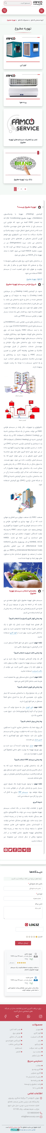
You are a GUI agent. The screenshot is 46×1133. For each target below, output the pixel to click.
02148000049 (33, 1113)
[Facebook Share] (15, 850)
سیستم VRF (23, 792)
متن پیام (38, 904)
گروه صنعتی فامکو (15, 1127)
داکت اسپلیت (37, 671)
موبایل (39, 894)
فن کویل (29, 707)
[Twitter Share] (10, 850)
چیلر (31, 746)
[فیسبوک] (5, 1016)
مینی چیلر (38, 739)
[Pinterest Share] (6, 850)
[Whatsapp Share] (29, 850)
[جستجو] (6, 2)
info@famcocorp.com (30, 1117)
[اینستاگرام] (40, 1016)
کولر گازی (13, 633)
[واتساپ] (29, 1016)
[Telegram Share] (24, 850)
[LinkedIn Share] (19, 850)
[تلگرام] (17, 1016)
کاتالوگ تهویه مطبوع (34, 279)
